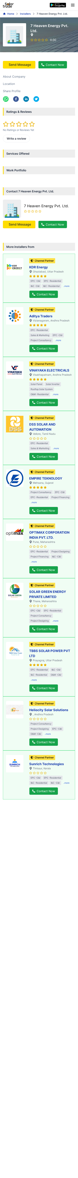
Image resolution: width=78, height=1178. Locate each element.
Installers (25, 13)
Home (10, 13)
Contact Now (55, 65)
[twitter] (36, 99)
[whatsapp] (6, 99)
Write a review (16, 138)
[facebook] (16, 99)
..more (66, 286)
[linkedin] (26, 99)
